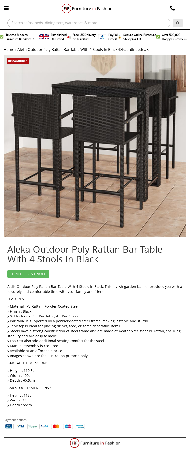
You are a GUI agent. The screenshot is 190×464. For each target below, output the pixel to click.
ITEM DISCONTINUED (28, 274)
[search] (178, 23)
